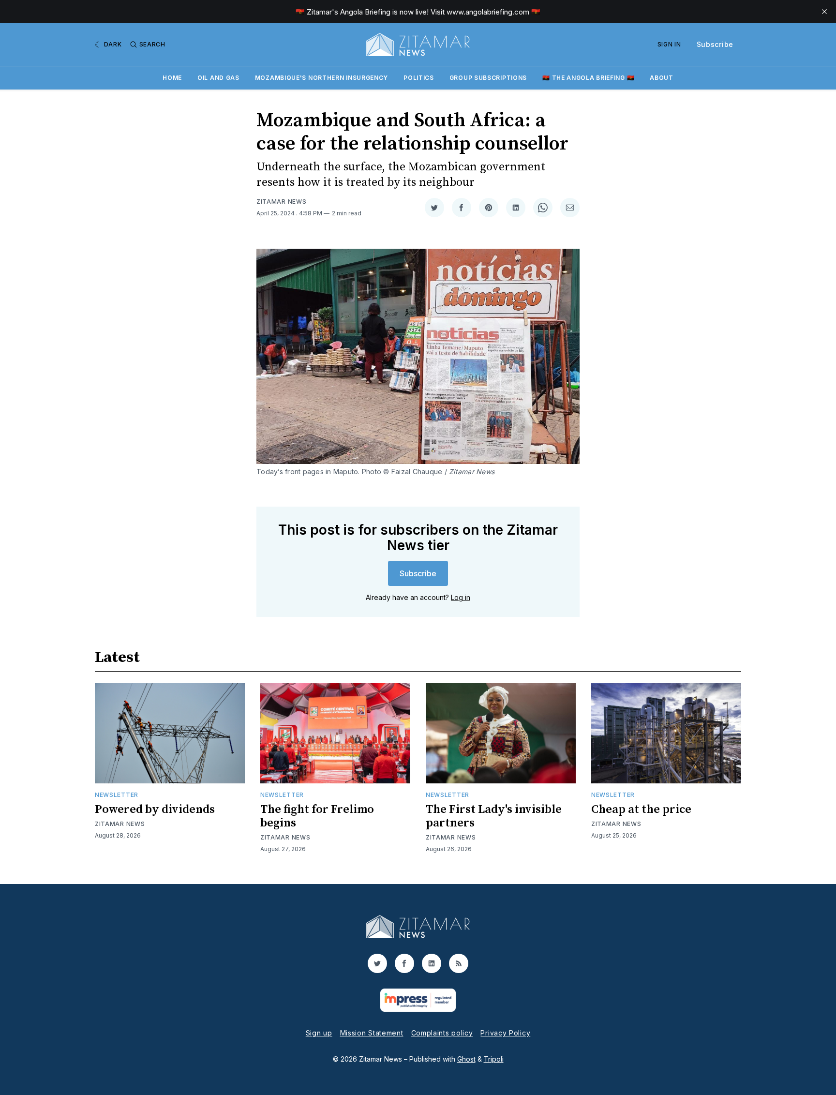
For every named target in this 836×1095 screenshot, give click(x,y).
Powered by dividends (155, 809)
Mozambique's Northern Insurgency (321, 77)
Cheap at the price (641, 809)
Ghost (466, 1059)
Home (172, 77)
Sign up (319, 1033)
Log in (460, 597)
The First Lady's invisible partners (494, 816)
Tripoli (494, 1059)
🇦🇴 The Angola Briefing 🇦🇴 (588, 77)
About (661, 77)
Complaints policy (442, 1033)
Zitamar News (281, 201)
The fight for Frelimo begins (317, 816)
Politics (418, 77)
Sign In (669, 44)
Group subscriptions (488, 77)
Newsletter (116, 794)
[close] (824, 11)
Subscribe (715, 44)
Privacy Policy (505, 1033)
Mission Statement (371, 1033)
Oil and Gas (218, 77)
